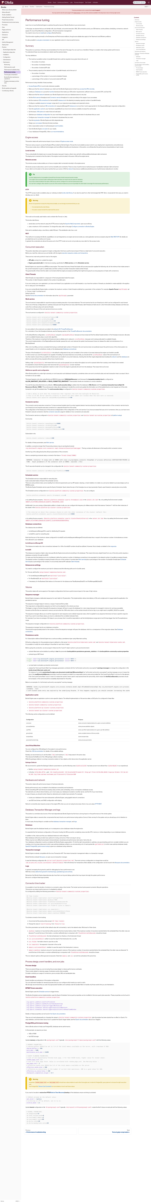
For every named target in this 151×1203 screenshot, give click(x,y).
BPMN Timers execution (141, 71)
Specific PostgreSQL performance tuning (37, 846)
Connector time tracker (140, 62)
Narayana (42, 857)
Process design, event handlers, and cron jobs (142, 65)
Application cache (140, 47)
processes (39, 123)
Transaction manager (141, 58)
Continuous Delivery (63, 2)
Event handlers (139, 69)
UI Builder (95, 2)
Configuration (6, 57)
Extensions (5, 34)
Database (38, 92)
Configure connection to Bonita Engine (83, 226)
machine (51, 92)
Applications (5, 32)
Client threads (75, 561)
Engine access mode (67, 141)
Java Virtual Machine (140, 49)
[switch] (148, 2)
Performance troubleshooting (11, 69)
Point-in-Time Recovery (57, 1092)
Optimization (6, 62)
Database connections (69, 349)
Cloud (54, 2)
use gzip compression (43, 40)
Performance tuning (9, 72)
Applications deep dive (9, 52)
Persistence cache (140, 45)
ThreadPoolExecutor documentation (81, 331)
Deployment (5, 44)
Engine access (138, 21)
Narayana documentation (122, 862)
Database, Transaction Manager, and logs (142, 54)
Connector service (55, 97)
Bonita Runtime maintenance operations (11, 77)
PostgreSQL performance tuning (142, 74)
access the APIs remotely (87, 89)
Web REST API (115, 237)
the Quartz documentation (58, 1014)
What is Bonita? (6, 12)
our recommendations (57, 131)
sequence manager (46, 103)
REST (99, 804)
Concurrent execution (140, 27)
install (42, 33)
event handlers (59, 126)
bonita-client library (67, 193)
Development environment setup (10, 22)
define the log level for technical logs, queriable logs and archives (53, 872)
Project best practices (7, 20)
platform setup (117, 415)
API (3, 39)
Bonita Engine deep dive (9, 49)
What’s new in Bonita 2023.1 (9, 10)
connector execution (54, 412)
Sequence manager (140, 43)
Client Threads (139, 29)
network (42, 89)
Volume (136, 41)
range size (113, 546)
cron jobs (45, 129)
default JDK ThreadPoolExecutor (63, 329)
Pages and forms (6, 29)
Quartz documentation (81, 1019)
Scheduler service (44, 991)
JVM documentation (37, 751)
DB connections (43, 100)
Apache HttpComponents (72, 223)
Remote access (139, 25)
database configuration (43, 114)
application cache (39, 109)
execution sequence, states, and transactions (75, 253)
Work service (37, 97)
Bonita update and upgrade (9, 88)
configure (49, 33)
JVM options (40, 111)
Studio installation (6, 14)
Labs (71, 2)
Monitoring (7, 64)
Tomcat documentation (37, 295)
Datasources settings (140, 39)
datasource (61, 100)
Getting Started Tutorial (8, 17)
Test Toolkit (88, 2)
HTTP (96, 804)
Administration (7, 59)
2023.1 (146, 6)
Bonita (49, 2)
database (124, 357)
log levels (36, 120)
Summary (137, 19)
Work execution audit (9, 67)
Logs (137, 60)
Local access (139, 23)
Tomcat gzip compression (10, 74)
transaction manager (44, 117)
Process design (139, 67)
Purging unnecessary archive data (11, 82)
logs (75, 821)
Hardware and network (140, 51)
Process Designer (79, 2)
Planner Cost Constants (44, 1086)
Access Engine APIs (34, 86)
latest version (77, 13)
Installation (6, 54)
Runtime (4, 47)
